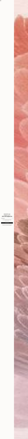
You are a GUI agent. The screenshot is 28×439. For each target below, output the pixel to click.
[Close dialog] (0, 0)
